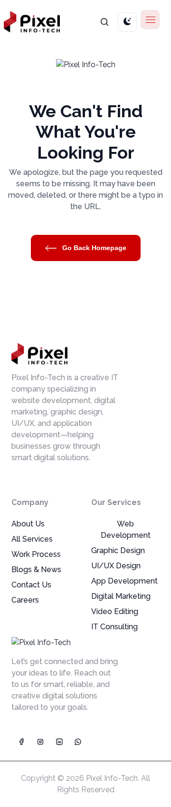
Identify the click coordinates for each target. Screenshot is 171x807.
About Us (28, 523)
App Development (124, 580)
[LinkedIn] (58, 741)
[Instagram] (39, 741)
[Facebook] (20, 741)
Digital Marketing (121, 596)
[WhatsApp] (77, 741)
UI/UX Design (116, 565)
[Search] (104, 22)
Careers (25, 600)
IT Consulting (114, 626)
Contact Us (31, 584)
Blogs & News (36, 569)
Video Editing (114, 611)
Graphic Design (118, 550)
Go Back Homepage (93, 248)
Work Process (36, 554)
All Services (32, 539)
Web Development (126, 529)
